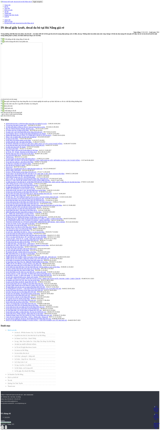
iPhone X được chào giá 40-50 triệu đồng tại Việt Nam (22, 150)
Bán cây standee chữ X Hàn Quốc (16, 195)
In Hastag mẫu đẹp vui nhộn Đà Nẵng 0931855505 (21, 208)
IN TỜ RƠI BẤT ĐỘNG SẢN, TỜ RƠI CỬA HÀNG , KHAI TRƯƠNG (28, 220)
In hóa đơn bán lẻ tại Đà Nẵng (15, 247)
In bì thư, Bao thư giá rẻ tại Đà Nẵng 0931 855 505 (21, 292)
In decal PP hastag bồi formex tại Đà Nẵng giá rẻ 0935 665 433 (24, 290)
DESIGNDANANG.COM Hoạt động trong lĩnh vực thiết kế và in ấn (26, 123)
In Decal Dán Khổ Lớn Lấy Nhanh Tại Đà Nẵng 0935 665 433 (24, 283)
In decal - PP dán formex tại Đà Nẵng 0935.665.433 (21, 172)
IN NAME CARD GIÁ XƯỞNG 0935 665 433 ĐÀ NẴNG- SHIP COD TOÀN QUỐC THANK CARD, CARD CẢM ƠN (43, 278)
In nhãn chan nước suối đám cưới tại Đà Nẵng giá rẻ (21, 248)
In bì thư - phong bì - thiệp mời (25, 356)
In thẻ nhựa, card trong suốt (24, 368)
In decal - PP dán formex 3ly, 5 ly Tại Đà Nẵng (30, 332)
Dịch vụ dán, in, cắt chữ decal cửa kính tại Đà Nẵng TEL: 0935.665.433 (27, 178)
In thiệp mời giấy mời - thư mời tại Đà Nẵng (19, 142)
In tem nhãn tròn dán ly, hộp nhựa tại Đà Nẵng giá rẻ (21, 210)
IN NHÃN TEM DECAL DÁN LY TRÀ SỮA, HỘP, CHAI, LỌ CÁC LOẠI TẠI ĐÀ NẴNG (34, 143)
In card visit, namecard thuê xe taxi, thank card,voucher (22, 277)
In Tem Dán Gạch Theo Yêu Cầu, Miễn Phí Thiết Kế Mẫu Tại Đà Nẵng (27, 262)
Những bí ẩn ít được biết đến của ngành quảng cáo (20, 175)
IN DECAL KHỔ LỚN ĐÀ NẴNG (25, 344)
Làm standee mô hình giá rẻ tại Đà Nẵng (18, 230)
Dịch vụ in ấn (8, 10)
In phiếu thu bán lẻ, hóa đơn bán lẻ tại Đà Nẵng (30, 335)
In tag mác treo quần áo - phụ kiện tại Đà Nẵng (19, 162)
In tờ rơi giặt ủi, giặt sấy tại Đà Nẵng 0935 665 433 (21, 297)
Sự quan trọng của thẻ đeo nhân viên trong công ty (20, 158)
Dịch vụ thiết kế (13, 377)
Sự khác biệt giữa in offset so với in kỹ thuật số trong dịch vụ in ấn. (25, 127)
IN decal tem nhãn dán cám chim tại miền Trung (20, 270)
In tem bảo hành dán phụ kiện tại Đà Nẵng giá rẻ (20, 215)
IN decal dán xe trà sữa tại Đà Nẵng (16, 225)
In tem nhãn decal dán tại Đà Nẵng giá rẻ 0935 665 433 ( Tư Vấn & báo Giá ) (28, 202)
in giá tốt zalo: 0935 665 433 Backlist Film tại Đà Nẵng (22, 305)
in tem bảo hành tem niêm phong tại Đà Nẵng (19, 233)
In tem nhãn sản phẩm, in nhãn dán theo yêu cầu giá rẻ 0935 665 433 (26, 312)
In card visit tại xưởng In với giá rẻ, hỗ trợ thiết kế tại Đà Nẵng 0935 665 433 (28, 318)
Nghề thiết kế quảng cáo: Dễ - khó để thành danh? (20, 177)
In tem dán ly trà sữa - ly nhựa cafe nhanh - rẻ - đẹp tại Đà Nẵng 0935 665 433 (29, 275)
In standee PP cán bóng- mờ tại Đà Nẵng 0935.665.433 (22, 185)
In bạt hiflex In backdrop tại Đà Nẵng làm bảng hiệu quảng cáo (24, 260)
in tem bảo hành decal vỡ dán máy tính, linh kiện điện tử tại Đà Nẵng (26, 235)
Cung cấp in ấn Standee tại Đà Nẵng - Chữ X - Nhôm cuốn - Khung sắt (27, 317)
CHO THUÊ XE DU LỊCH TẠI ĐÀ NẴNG (19, 183)
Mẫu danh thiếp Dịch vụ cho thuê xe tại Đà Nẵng (20, 253)
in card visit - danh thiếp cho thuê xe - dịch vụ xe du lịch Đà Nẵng (25, 232)
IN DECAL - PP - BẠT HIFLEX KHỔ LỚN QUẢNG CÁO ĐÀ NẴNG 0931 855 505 (32, 197)
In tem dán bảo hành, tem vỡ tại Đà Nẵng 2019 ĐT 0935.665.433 (25, 145)
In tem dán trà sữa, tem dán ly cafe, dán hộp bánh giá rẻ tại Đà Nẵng (26, 190)
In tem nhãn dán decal (22, 353)
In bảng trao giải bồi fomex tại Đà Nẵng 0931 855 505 (22, 192)
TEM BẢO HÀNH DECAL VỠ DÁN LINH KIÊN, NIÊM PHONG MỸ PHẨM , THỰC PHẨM (35, 222)
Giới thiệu (7, 417)
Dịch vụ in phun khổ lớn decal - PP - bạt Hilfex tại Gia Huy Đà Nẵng (26, 237)
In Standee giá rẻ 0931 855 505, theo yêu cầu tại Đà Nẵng (23, 280)
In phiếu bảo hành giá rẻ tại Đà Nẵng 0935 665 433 (21, 300)
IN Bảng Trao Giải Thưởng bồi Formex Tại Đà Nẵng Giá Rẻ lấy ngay (26, 217)
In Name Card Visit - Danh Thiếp (25, 338)
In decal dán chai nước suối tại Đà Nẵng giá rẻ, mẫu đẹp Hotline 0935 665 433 (29, 193)
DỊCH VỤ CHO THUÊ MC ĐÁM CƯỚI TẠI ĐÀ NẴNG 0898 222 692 (28, 180)
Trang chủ (7, 5)
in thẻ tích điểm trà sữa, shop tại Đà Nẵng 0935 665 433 (22, 240)
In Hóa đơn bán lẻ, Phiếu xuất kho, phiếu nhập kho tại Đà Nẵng (24, 313)
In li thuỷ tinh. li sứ (21, 362)
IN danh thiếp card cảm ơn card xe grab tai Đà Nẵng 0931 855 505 (25, 287)
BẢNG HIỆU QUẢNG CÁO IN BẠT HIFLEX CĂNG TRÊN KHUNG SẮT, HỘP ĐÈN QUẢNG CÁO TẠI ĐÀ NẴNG (43, 160)
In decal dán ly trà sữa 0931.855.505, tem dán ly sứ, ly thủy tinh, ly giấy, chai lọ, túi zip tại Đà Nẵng (35, 173)
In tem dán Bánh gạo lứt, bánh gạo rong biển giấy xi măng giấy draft (26, 272)
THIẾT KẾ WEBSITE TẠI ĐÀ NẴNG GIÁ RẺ (20, 188)
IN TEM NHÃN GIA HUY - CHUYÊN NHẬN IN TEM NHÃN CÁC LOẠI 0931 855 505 (33, 288)
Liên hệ (6, 16)
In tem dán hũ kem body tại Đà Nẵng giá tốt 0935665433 (22, 308)
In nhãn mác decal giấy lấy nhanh (16, 147)
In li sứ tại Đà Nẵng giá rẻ (13, 155)
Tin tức (6, 11)
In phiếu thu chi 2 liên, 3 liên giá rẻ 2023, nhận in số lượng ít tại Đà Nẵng (27, 245)
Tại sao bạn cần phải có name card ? (16, 125)
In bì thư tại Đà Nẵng (12, 148)
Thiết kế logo (10, 157)
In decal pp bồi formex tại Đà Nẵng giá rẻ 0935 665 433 (22, 203)
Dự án (6, 6)
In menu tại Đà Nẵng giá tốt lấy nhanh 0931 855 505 (21, 282)
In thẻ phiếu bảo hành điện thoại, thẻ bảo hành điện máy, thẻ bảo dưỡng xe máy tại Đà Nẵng (33, 267)
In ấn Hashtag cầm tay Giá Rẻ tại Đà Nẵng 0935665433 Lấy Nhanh (26, 133)
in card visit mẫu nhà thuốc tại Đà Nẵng (17, 250)
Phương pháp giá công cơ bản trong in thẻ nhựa (20, 153)
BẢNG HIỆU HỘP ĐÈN (13, 170)
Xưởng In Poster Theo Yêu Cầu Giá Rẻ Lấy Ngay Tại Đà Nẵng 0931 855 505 (29, 315)
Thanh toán (7, 13)
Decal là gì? (9, 167)
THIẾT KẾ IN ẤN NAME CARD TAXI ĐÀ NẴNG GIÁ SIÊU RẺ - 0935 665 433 (31, 257)
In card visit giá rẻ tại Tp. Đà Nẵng (16, 255)
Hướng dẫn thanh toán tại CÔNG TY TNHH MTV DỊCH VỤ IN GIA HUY (28, 135)
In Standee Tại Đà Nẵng (15, 374)
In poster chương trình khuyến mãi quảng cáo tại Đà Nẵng (23, 268)
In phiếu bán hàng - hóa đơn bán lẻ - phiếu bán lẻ (20, 243)
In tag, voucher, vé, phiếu (23, 365)
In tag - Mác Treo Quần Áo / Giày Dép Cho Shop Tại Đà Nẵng (35, 341)
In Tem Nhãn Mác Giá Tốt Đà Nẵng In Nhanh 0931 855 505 (24, 310)
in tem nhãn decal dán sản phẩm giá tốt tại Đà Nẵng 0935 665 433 (25, 307)
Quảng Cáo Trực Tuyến (11, 15)
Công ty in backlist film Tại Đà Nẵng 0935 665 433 (21, 303)
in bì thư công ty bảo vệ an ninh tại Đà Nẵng (19, 228)
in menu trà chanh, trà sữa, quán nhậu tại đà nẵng (20, 223)
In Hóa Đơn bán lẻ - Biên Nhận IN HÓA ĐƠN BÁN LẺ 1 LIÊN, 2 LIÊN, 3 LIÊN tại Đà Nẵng (34, 218)
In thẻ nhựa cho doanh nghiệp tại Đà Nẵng (18, 140)
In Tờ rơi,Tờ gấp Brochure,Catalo (25, 347)
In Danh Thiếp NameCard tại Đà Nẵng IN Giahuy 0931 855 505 (25, 285)
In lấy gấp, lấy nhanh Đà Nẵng (25, 371)
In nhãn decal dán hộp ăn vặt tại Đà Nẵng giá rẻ (20, 187)
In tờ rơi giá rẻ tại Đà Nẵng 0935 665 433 (18, 295)
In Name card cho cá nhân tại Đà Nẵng (17, 130)
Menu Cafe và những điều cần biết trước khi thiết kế (21, 137)
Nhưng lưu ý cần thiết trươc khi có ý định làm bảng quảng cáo (24, 168)
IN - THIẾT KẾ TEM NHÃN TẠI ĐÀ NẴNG (20, 213)
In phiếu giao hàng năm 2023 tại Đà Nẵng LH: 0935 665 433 (24, 265)
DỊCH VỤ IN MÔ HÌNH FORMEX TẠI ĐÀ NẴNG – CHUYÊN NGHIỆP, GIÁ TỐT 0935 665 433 (36, 320)
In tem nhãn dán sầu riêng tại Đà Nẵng (17, 302)
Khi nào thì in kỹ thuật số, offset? (15, 165)
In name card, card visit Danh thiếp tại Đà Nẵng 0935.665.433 (24, 132)
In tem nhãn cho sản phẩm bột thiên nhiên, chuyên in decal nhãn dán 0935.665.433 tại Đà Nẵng (34, 205)
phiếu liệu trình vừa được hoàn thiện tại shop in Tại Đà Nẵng (23, 212)
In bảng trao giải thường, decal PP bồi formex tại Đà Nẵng (23, 293)
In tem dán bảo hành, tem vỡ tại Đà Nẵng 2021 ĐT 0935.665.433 (25, 200)
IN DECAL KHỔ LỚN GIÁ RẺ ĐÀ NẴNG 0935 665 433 (23, 207)
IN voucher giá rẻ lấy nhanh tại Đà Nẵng (18, 298)
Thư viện (7, 8)
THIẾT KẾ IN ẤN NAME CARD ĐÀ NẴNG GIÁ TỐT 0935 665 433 (27, 258)
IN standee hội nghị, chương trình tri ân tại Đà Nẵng (21, 252)
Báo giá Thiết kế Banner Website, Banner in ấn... (20, 128)
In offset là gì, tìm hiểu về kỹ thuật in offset (18, 163)
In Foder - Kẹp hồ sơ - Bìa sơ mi (25, 359)
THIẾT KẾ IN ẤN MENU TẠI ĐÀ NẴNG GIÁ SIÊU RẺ (23, 263)
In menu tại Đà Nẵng (12, 138)
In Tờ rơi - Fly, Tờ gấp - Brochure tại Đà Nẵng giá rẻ (21, 152)
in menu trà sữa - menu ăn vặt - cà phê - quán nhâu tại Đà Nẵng (24, 238)
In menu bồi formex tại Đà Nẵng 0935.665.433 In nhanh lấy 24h (25, 198)
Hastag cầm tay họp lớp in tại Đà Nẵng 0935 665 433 (21, 227)
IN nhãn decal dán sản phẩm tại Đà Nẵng (18, 242)
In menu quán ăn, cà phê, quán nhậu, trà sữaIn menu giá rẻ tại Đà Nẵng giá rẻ (28, 273)
